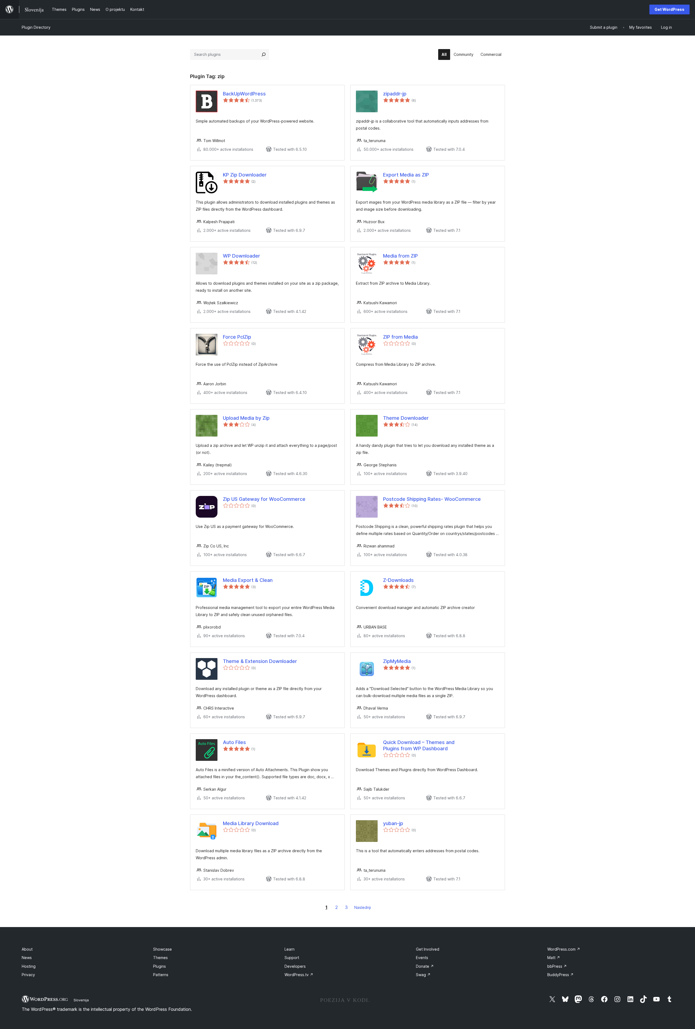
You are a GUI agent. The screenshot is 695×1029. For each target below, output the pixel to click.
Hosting (29, 966)
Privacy (28, 974)
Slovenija (81, 1000)
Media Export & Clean (248, 580)
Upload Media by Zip (246, 418)
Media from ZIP (400, 256)
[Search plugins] (263, 54)
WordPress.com (563, 949)
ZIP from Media (400, 337)
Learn (290, 949)
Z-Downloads (398, 580)
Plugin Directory (36, 27)
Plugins (159, 966)
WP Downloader (241, 256)
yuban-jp (393, 823)
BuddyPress (560, 974)
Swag (423, 974)
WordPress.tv (299, 974)
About (27, 949)
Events (422, 957)
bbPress (557, 966)
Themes (160, 957)
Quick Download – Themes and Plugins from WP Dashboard (418, 745)
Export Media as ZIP (406, 175)
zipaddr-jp (394, 94)
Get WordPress (669, 9)
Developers (295, 966)
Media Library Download (251, 823)
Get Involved (427, 949)
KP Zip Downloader (245, 175)
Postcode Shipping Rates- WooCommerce (432, 499)
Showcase (162, 949)
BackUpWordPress (244, 94)
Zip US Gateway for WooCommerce (264, 499)
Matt (553, 957)
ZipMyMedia (397, 661)
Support (292, 957)
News (27, 957)
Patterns (160, 974)
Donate (425, 966)
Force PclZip (237, 337)
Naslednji (362, 907)
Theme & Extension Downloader (260, 661)
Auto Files (234, 742)
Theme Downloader (406, 418)
